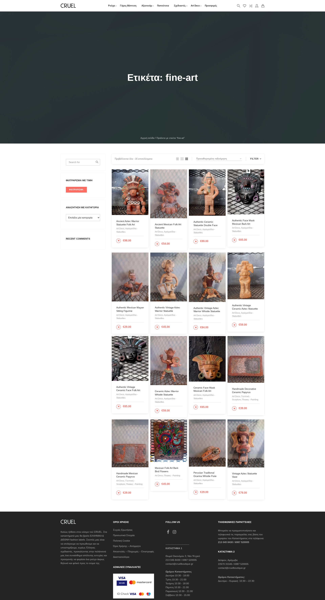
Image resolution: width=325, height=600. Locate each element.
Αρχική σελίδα (147, 138)
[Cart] (262, 5)
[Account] (256, 5)
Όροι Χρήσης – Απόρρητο (127, 546)
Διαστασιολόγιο (121, 557)
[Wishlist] (244, 5)
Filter (254, 158)
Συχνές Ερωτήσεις (123, 530)
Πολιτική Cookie (121, 540)
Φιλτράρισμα (76, 190)
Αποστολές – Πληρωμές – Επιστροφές (133, 551)
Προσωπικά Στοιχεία (124, 535)
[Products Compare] (250, 5)
